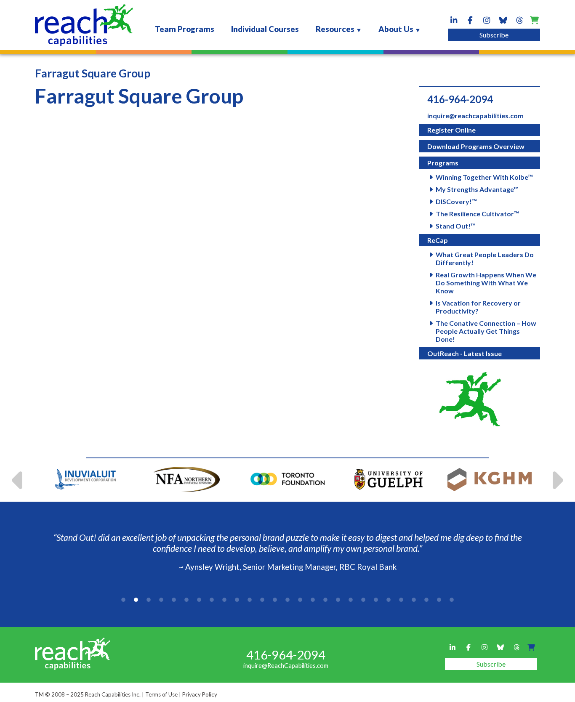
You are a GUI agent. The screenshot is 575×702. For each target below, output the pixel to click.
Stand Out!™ (456, 226)
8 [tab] (212, 600)
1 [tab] (123, 600)
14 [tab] (287, 600)
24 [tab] (414, 600)
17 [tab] (325, 600)
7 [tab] (199, 600)
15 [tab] (300, 600)
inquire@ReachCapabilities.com (285, 665)
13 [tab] (275, 600)
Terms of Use (161, 694)
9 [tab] (224, 600)
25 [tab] (426, 600)
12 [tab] (262, 600)
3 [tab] (148, 600)
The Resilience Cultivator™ (477, 214)
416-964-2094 (460, 99)
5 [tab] (174, 600)
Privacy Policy (199, 694)
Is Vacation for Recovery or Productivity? (478, 307)
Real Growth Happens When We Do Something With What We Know (486, 283)
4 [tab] (161, 600)
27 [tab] (451, 600)
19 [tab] (350, 600)
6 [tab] (186, 600)
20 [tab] (363, 600)
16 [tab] (313, 600)
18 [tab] (338, 600)
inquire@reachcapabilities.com (475, 116)
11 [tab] (249, 600)
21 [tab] (376, 600)
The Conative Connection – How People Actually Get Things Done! (486, 331)
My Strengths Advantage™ (477, 189)
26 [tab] (439, 600)
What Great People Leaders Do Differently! (485, 258)
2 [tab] (136, 600)
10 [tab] (237, 600)
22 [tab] (388, 600)
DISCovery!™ (456, 201)
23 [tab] (401, 600)
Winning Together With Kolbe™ (484, 177)
